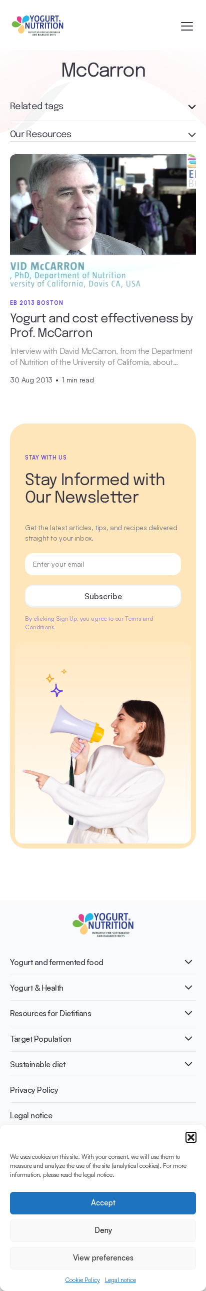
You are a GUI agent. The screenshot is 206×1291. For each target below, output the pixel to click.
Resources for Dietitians (50, 1013)
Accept (103, 1202)
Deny (103, 1230)
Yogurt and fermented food (57, 962)
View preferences (103, 1257)
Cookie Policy (83, 1279)
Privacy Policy (34, 1090)
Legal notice (120, 1279)
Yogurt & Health (37, 988)
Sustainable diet (37, 1064)
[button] (191, 1137)
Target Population (41, 1039)
